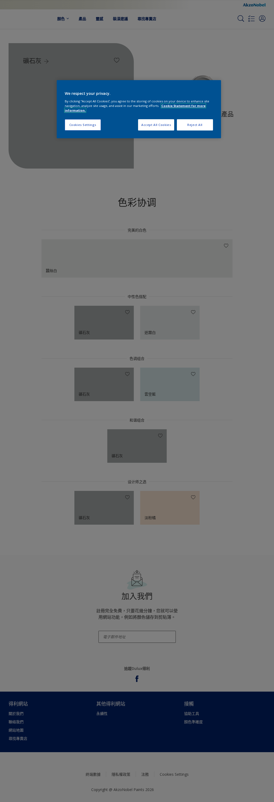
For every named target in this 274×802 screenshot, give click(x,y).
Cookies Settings (82, 125)
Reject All (195, 125)
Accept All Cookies (156, 125)
